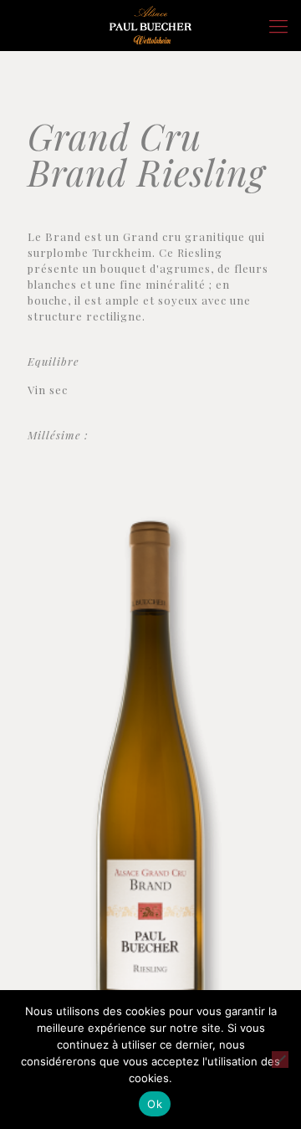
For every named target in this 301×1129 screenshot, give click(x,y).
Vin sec (48, 389)
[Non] (280, 1059)
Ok (154, 1104)
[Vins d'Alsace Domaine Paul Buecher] (150, 25)
